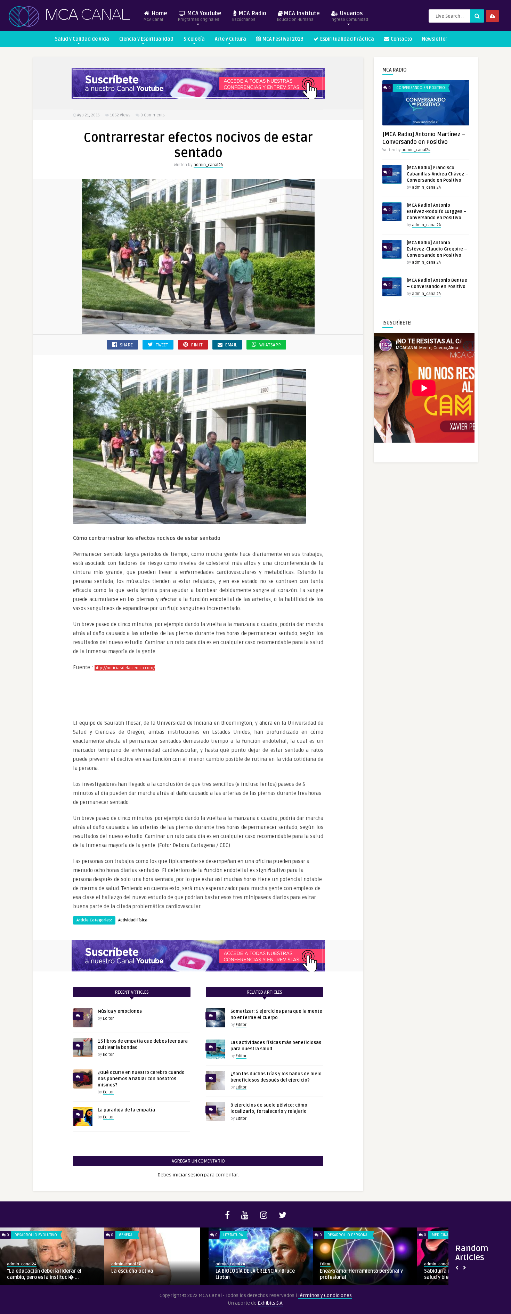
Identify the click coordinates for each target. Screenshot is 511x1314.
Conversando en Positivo (420, 87)
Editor (108, 1018)
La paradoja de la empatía (126, 1110)
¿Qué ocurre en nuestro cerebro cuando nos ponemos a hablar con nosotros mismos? (141, 1079)
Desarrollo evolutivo (36, 1235)
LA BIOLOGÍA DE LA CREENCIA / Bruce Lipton (255, 1274)
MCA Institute (298, 16)
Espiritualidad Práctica (346, 39)
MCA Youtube (199, 16)
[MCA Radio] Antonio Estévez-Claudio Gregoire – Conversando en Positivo (437, 249)
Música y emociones (120, 1011)
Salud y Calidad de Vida (82, 39)
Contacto (401, 39)
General (126, 1235)
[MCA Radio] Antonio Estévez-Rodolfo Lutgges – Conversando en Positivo (437, 212)
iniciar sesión (187, 1175)
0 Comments (152, 115)
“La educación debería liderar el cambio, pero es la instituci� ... (44, 1274)
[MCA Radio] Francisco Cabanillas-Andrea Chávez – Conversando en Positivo (438, 174)
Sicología (194, 39)
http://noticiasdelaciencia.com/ (125, 668)
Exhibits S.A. (270, 1303)
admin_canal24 (208, 164)
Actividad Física (132, 920)
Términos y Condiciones (325, 1295)
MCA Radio (249, 16)
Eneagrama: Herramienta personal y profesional (361, 1274)
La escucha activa (132, 1271)
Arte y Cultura (230, 39)
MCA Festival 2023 (282, 39)
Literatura (233, 1235)
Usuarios (349, 16)
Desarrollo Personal (348, 1235)
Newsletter (434, 39)
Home (155, 16)
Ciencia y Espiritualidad (146, 39)
